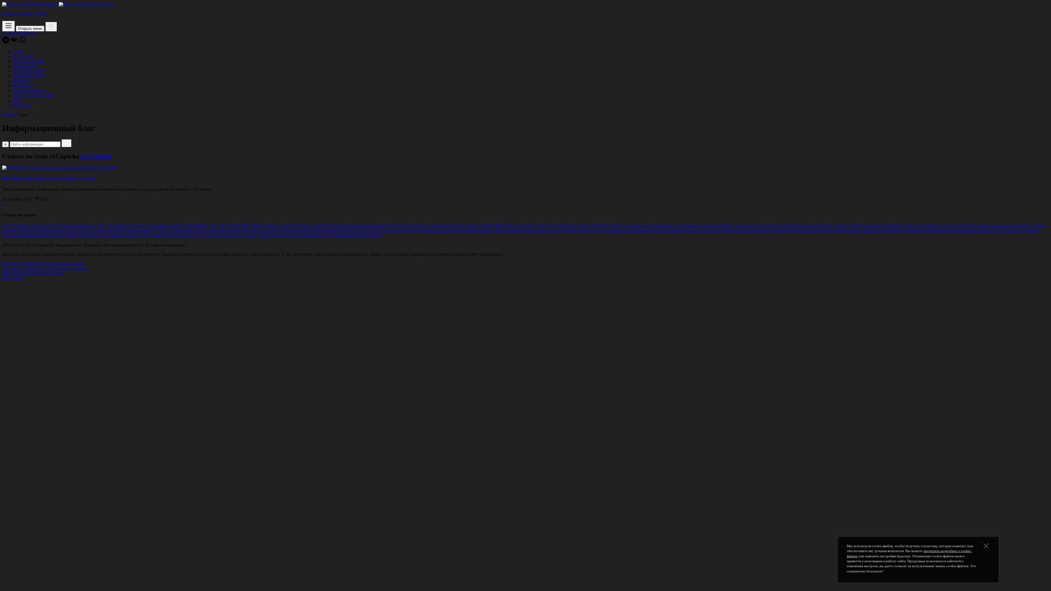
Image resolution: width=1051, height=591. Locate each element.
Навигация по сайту (545, 230)
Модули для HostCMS (33, 95)
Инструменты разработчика (91, 230)
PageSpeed (360, 226)
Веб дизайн (813, 226)
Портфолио (23, 85)
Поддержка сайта (29, 71)
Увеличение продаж (276, 235)
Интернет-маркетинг (137, 230)
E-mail (153, 226)
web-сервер (580, 226)
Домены (10, 230)
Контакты (22, 105)
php (409, 226)
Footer (177, 226)
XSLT (617, 226)
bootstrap (39, 226)
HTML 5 (271, 226)
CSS (109, 226)
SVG (539, 226)
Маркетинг (437, 230)
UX (554, 226)
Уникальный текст (313, 235)
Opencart (320, 226)
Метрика (486, 230)
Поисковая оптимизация (904, 230)
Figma (165, 226)
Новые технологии (582, 230)
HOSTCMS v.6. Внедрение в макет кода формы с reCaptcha (49, 178)
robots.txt (475, 226)
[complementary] (525, 55)
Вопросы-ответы (29, 90)
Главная (9, 114)
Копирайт (334, 230)
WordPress (601, 226)
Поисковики (939, 230)
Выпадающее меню (996, 226)
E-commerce (135, 226)
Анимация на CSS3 (754, 226)
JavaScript (289, 226)
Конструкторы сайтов (262, 230)
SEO (488, 226)
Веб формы (894, 226)
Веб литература (839, 226)
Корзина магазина (361, 230)
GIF (213, 226)
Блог (17, 100)
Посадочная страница (1019, 230)
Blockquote (20, 226)
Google (224, 226)
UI (547, 226)
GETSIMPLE (196, 226)
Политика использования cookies (33, 273)
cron (100, 226)
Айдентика (724, 226)
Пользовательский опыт (975, 230)
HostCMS (22, 81)
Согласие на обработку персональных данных (45, 268)
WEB (564, 226)
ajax (5, 226)
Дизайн (1039, 226)
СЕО (144, 235)
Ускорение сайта (347, 235)
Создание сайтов (29, 61)
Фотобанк (373, 235)
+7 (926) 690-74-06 (19, 33)
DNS (118, 226)
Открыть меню (30, 29)
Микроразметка (510, 230)
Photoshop (395, 226)
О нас (18, 51)
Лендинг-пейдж (394, 230)
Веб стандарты (868, 226)
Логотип (418, 230)
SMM (498, 226)
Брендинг (792, 226)
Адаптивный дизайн (693, 226)
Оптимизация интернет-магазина (685, 230)
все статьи (96, 156)
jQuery (305, 226)
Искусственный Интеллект (183, 230)
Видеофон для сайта (941, 226)
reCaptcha (422, 226)
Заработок (28, 230)
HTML (256, 226)
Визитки (969, 226)
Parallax (378, 226)
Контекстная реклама (304, 230)
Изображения (51, 230)
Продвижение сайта (59, 235)
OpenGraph (340, 226)
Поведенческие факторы (857, 230)
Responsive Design (449, 226)
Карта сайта (13, 278)
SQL (530, 226)
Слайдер (205, 235)
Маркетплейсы (463, 230)
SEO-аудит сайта (28, 76)
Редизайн (130, 235)
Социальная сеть (230, 235)
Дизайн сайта (25, 66)
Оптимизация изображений (627, 230)
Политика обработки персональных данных (43, 263)
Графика (1023, 226)
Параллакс (806, 230)
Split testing (515, 226)
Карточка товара (225, 230)
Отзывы (763, 230)
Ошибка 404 (783, 230)
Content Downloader (77, 226)
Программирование (20, 235)
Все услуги (23, 56)
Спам (252, 235)
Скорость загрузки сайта (173, 235)
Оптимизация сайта (736, 230)
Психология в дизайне (100, 235)
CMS (53, 226)
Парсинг (825, 230)
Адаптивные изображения (648, 226)
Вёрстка (913, 226)
